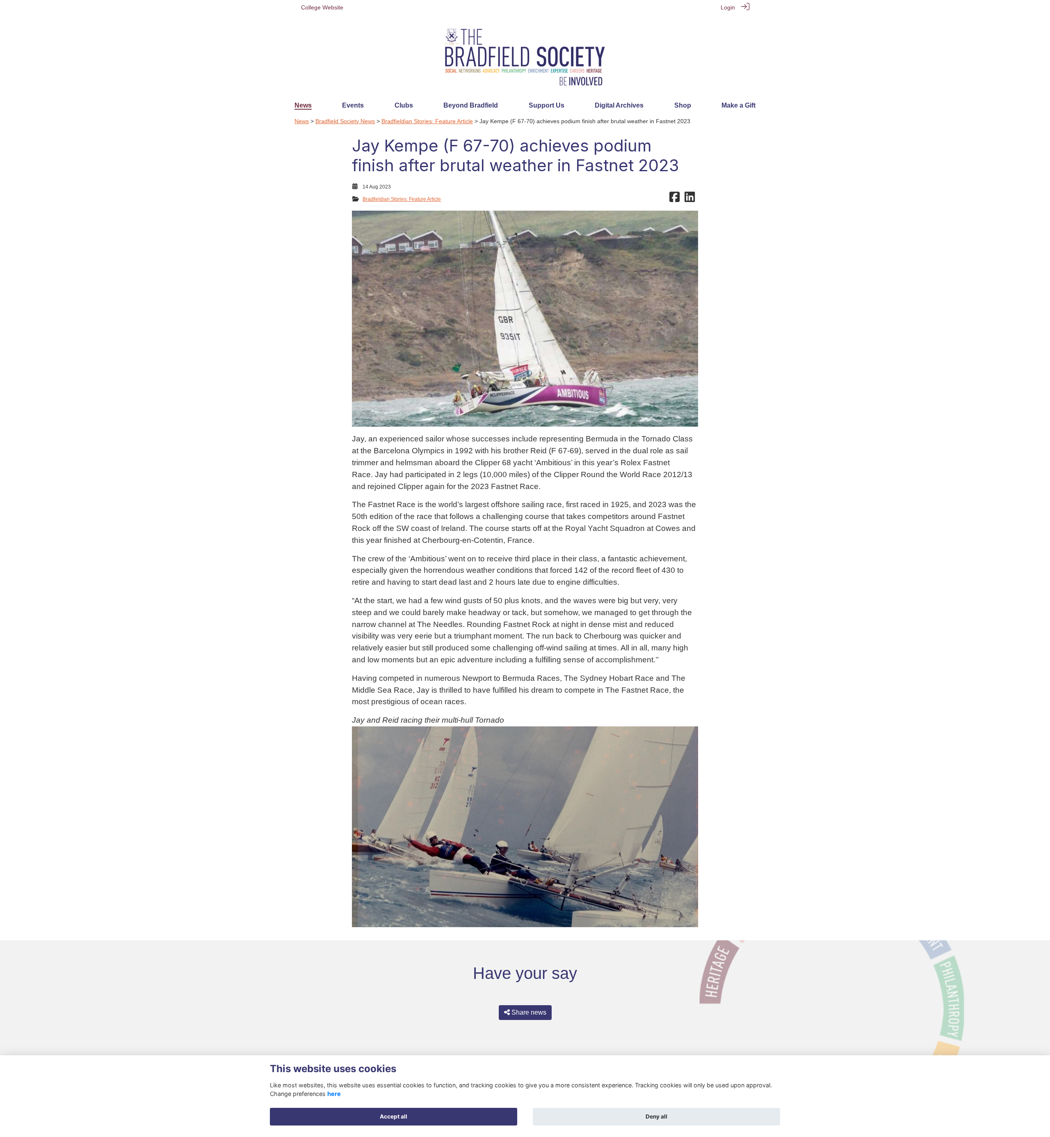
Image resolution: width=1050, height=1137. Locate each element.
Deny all (656, 1116)
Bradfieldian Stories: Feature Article (427, 121)
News (301, 121)
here (334, 1093)
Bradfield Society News (345, 121)
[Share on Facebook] (674, 199)
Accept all (393, 1116)
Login (728, 7)
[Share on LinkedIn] (690, 199)
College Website (322, 7)
